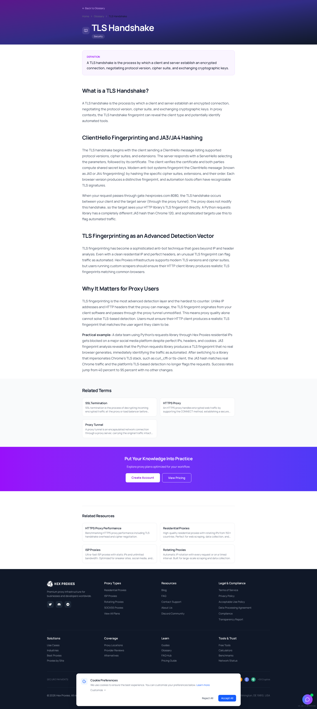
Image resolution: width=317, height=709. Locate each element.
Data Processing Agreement (235, 607)
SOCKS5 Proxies (113, 607)
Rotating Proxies (113, 601)
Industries (53, 650)
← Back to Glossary (93, 8)
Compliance (226, 613)
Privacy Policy (226, 596)
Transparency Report (231, 619)
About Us (166, 607)
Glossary (99, 16)
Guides (165, 645)
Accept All (227, 698)
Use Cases (53, 645)
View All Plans (112, 613)
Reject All (207, 698)
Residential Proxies (115, 590)
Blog (164, 590)
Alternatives (111, 655)
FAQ (163, 596)
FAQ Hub (166, 655)
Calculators (225, 650)
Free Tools (224, 645)
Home (85, 16)
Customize (96, 690)
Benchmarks (226, 655)
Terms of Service (228, 590)
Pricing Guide (169, 660)
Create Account (143, 478)
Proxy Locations (113, 645)
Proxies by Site (55, 660)
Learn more (203, 685)
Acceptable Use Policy (232, 601)
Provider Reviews (114, 650)
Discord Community (172, 613)
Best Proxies (54, 655)
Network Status (228, 660)
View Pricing (176, 478)
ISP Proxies (110, 596)
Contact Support (171, 601)
